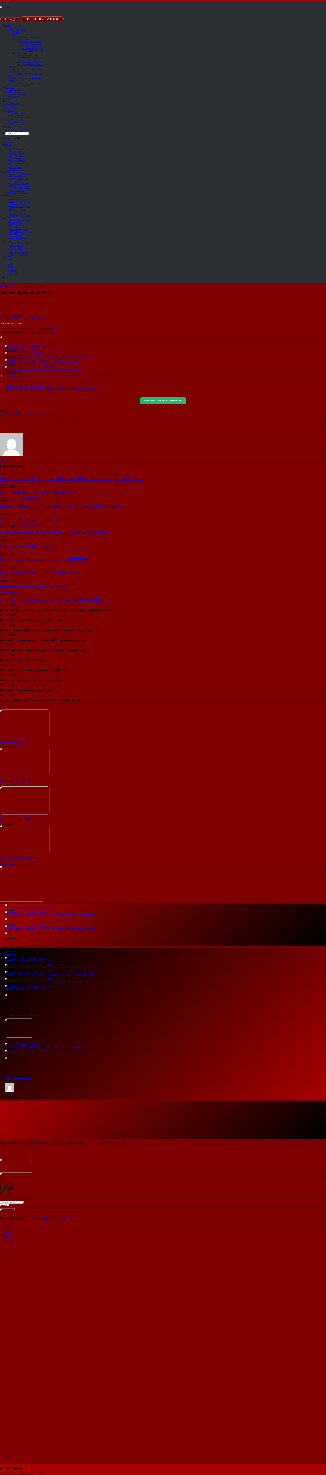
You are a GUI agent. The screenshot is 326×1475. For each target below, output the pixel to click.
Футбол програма (17, 122)
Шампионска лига (18, 30)
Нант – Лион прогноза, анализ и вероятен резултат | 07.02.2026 (43, 559)
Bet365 (8, 257)
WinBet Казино (16, 177)
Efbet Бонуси (15, 158)
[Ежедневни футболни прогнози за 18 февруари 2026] (26, 905)
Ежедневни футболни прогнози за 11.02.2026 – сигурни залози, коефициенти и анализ (43, 369)
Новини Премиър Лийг (30, 42)
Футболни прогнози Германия (28, 74)
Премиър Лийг (21, 39)
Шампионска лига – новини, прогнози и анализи (21, 498)
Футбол (8, 28)
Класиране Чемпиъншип (31, 62)
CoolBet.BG (43, 1218)
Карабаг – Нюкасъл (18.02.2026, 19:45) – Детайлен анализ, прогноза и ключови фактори (60, 506)
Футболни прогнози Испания (28, 69)
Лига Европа (15, 32)
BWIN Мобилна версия (20, 234)
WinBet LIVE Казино (19, 179)
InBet (66, 1218)
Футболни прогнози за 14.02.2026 (20, 348)
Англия (13, 35)
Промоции (9, 142)
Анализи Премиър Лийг (31, 46)
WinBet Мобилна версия (20, 188)
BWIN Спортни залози (20, 220)
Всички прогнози (17, 113)
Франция (14, 81)
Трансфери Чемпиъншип (31, 65)
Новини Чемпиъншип (30, 55)
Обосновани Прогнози (20, 115)
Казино (8, 127)
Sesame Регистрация (19, 252)
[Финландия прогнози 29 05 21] (25, 814)
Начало (8, 25)
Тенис (7, 99)
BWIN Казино (16, 223)
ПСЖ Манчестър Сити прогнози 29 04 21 (23, 1039)
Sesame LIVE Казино (19, 248)
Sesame (8, 241)
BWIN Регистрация (18, 230)
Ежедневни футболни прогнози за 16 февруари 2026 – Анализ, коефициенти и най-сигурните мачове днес (51, 391)
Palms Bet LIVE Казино (20, 202)
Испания (14, 67)
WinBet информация (19, 193)
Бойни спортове (12, 104)
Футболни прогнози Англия (27, 37)
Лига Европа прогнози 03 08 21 (17, 857)
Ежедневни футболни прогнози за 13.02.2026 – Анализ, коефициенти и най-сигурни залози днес (47, 355)
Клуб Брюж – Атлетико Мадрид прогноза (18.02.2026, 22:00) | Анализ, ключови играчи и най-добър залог (72, 479)
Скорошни (9, 949)
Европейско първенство (20, 85)
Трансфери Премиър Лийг (31, 51)
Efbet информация (18, 170)
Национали (15, 97)
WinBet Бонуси (16, 181)
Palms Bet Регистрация (20, 207)
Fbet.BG (60, 1218)
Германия (14, 71)
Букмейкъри (10, 108)
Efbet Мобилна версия (19, 165)
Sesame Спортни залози (20, 243)
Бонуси (8, 145)
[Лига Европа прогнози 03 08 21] (25, 852)
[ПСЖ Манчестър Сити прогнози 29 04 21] (19, 1037)
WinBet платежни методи (21, 186)
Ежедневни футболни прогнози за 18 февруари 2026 (28, 386)
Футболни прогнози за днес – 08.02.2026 (28, 546)
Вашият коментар (7, 865)
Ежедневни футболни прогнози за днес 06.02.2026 (34, 586)
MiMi (2, 460)
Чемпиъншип (21, 53)
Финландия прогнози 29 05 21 (16, 818)
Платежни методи (18, 209)
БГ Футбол (10, 88)
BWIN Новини (16, 236)
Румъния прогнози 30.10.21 (15, 780)
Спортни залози (17, 197)
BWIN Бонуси (16, 227)
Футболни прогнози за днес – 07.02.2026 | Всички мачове (39, 573)
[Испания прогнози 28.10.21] (25, 737)
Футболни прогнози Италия (27, 78)
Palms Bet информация (20, 216)
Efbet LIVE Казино (18, 154)
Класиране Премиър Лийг (31, 48)
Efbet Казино (15, 151)
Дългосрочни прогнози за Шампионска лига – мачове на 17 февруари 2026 (51, 599)
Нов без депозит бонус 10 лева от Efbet (22, 1015)
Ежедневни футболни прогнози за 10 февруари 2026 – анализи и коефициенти (54, 519)
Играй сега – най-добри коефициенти (163, 400)
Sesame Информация (19, 255)
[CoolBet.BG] (6, 7)
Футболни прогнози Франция (28, 83)
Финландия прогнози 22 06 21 (18, 1077)
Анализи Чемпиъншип (30, 60)
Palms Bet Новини (18, 213)
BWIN (8, 218)
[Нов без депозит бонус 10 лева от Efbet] (19, 1012)
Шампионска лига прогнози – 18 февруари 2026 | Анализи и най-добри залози (53, 533)
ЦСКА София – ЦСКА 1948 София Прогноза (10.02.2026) (39, 492)
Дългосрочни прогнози (20, 117)
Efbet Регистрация (18, 161)
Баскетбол (9, 101)
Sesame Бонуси (16, 250)
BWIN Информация (19, 239)
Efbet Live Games (17, 156)
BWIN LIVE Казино (19, 225)
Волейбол (9, 106)
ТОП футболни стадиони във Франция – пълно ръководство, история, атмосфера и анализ (44, 1046)
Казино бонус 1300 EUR (15, 131)
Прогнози (9, 110)
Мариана (9, 1094)
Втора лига (15, 92)
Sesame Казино (16, 246)
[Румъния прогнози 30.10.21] (25, 775)
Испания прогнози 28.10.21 (14, 741)
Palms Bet (9, 195)
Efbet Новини (16, 167)
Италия (13, 76)
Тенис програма (17, 124)
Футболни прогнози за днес (27, 337)
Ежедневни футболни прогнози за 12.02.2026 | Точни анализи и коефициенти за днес (42, 362)
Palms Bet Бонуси (17, 204)
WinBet (8, 172)
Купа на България (18, 94)
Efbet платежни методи (20, 163)
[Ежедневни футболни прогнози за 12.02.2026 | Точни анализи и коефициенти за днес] (26, 360)
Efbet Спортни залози (19, 149)
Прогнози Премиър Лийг (31, 44)
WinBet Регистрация (19, 184)
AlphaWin (9, 259)
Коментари (10, 954)
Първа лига (15, 90)
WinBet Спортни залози (20, 174)
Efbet (7, 147)
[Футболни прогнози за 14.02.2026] (29, 346)
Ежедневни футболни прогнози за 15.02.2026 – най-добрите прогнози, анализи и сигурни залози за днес (51, 929)
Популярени (10, 951)
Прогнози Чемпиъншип (30, 58)
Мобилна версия (17, 211)
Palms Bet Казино (17, 200)
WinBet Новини (17, 190)
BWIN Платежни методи (21, 232)
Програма (9, 120)
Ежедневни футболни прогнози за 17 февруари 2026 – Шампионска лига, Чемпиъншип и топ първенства (51, 389)
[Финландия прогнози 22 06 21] (19, 1075)
